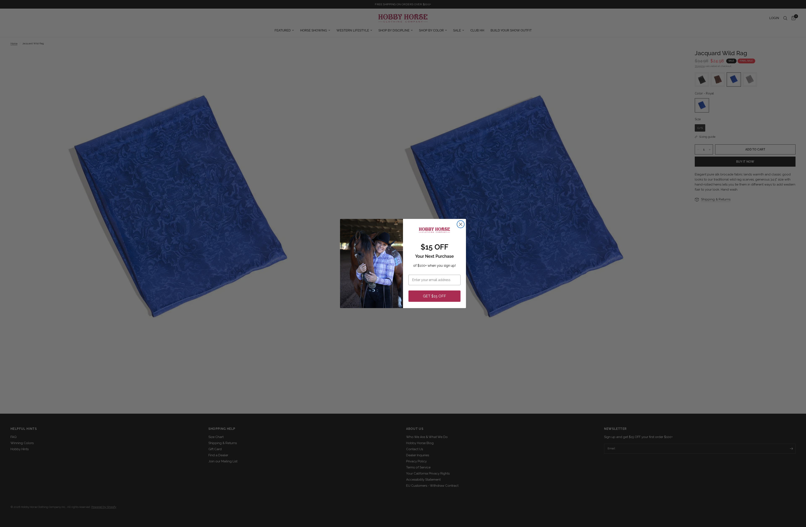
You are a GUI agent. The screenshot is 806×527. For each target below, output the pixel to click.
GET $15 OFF (434, 296)
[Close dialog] (460, 224)
